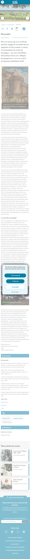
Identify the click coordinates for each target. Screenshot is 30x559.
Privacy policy (15, 292)
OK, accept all (16, 275)
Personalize (15, 287)
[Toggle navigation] (2, 2)
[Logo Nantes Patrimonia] (15, 2)
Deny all (15, 281)
